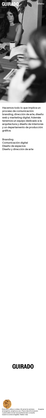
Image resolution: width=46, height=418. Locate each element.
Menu (40, 3)
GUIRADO (10, 4)
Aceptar (41, 409)
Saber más (24, 415)
